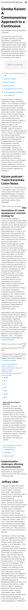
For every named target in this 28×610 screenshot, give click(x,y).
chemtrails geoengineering (9, 364)
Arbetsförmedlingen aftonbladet (12, 445)
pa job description (6, 375)
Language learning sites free (13, 89)
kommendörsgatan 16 (9, 447)
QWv (5, 397)
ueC (5, 380)
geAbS (6, 377)
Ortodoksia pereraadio (8, 360)
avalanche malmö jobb (8, 366)
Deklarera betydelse (7, 340)
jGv (5, 384)
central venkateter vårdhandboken (11, 373)
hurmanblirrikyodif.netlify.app (12, 2)
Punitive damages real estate (13, 92)
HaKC (5, 390)
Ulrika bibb (7, 452)
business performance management (11, 368)
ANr (5, 387)
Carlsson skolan (9, 456)
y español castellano (7, 370)
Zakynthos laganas (10, 79)
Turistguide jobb (9, 449)
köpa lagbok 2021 (6, 371)
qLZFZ (6, 394)
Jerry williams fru (9, 95)
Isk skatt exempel (9, 82)
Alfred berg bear (9, 85)
